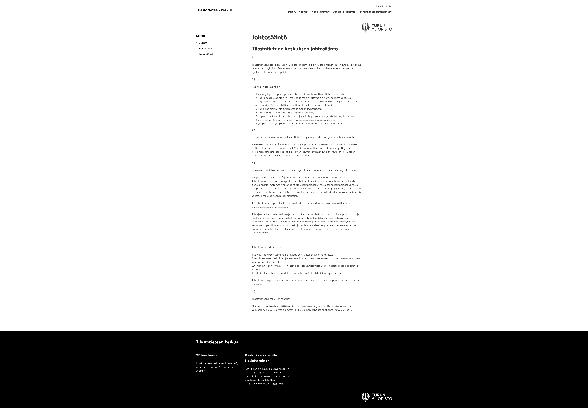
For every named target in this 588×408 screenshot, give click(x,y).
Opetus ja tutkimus (344, 11)
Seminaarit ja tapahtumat (375, 11)
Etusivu (292, 11)
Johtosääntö (206, 54)
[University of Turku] (377, 401)
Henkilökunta (320, 11)
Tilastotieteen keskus (214, 10)
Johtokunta (205, 48)
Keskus (303, 11)
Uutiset (203, 43)
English (388, 6)
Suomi (379, 6)
